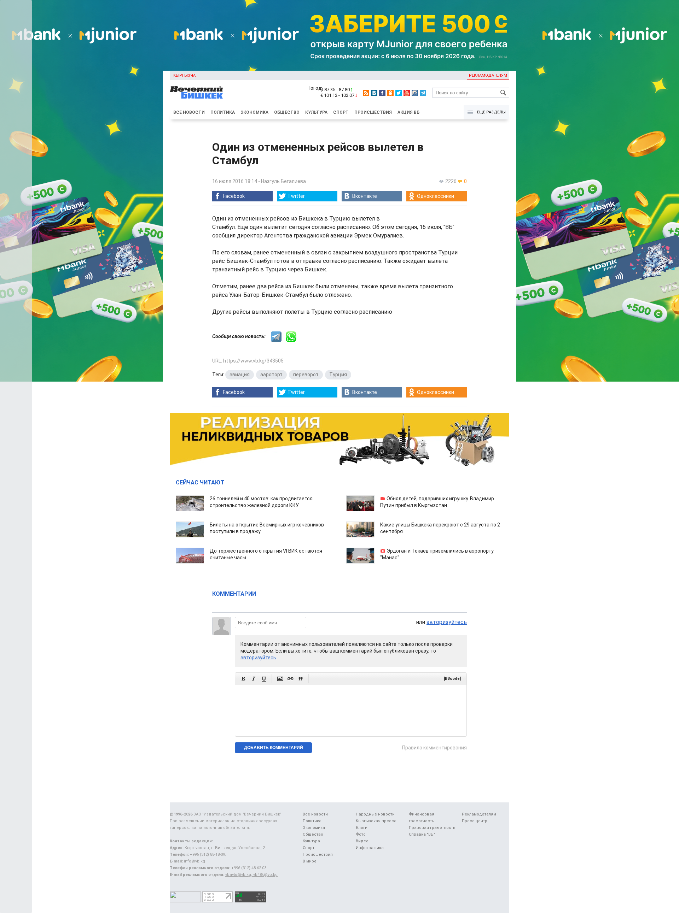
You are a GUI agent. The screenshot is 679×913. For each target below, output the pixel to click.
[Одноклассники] (390, 93)
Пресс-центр (474, 821)
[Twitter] (398, 93)
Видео (362, 841)
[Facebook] (382, 93)
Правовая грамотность (432, 827)
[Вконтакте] (374, 93)
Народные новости (375, 814)
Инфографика (370, 848)
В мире (310, 861)
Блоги (361, 827)
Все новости (189, 112)
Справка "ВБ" (422, 834)
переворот (306, 374)
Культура (316, 112)
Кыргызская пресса (376, 821)
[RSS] (366, 93)
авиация (240, 374)
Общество (287, 112)
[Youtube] (407, 93)
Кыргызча (184, 75)
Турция (338, 374)
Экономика (254, 112)
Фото (361, 834)
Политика (222, 112)
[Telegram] (423, 93)
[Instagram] (415, 93)
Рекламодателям (488, 75)
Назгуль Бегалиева (283, 181)
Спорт (341, 112)
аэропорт (271, 374)
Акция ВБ (408, 112)
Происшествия (373, 112)
